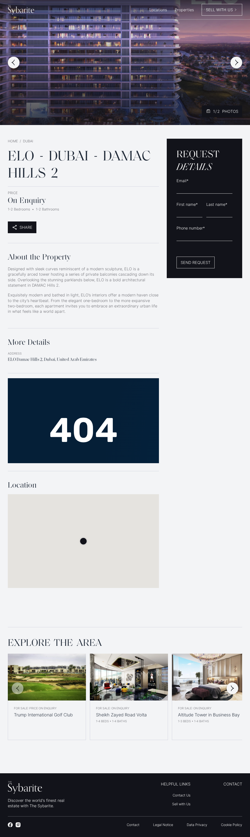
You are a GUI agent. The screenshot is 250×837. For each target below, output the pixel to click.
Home (13, 141)
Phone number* (191, 228)
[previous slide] (14, 62)
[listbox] (125, 697)
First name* (187, 204)
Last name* (216, 204)
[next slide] (236, 62)
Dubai (28, 141)
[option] (47, 697)
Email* (182, 180)
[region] (125, 697)
